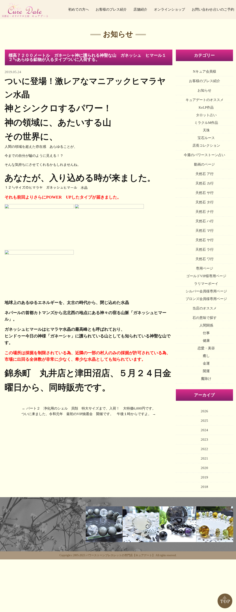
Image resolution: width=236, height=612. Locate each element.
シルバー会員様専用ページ (206, 291)
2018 (204, 487)
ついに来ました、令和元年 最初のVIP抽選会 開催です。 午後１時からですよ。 (86, 414)
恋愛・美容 (206, 348)
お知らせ (204, 90)
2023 (204, 439)
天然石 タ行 (204, 202)
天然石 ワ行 (204, 259)
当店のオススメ (204, 308)
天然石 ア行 (204, 174)
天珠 (206, 130)
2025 (204, 420)
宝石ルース (206, 138)
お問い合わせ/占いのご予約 (213, 9)
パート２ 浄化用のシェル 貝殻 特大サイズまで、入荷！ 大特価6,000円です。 (91, 408)
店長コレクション (206, 145)
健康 (206, 340)
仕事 (206, 333)
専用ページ (204, 268)
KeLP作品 (206, 107)
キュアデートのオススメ (205, 100)
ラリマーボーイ (206, 283)
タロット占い (206, 115)
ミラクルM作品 (206, 123)
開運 (206, 371)
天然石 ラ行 (204, 249)
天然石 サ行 (204, 193)
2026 (204, 411)
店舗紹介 (140, 9)
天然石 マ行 (204, 230)
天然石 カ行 (204, 183)
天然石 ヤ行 (204, 240)
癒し (206, 356)
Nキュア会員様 (204, 71)
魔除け (206, 378)
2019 (204, 477)
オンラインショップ (169, 9)
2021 (204, 458)
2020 (204, 468)
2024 (204, 430)
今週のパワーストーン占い (204, 155)
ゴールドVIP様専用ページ (206, 276)
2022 (204, 449)
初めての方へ (78, 9)
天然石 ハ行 (204, 221)
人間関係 (206, 325)
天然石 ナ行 (204, 212)
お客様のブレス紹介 (111, 9)
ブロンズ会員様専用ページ (206, 299)
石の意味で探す (204, 318)
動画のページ (204, 164)
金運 (206, 363)
